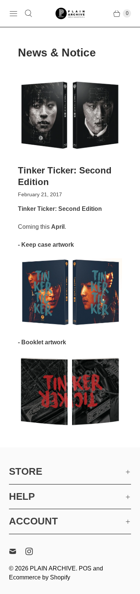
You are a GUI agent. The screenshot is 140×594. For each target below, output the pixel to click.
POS (85, 568)
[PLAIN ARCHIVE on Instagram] (33, 551)
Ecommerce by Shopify (39, 577)
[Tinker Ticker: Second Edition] (70, 115)
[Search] (28, 13)
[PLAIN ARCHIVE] (70, 13)
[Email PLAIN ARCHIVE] (17, 551)
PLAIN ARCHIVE (53, 568)
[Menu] (13, 13)
